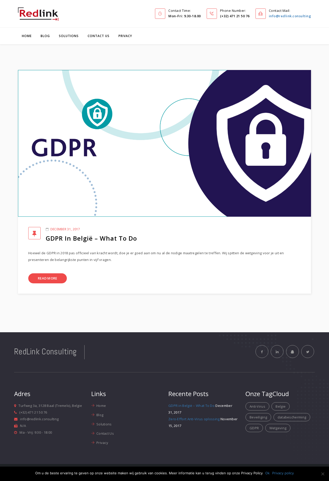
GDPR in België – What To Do (91, 238)
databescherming (292, 417)
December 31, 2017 (65, 229)
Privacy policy (283, 473)
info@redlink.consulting (290, 16)
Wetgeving (278, 428)
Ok (267, 473)
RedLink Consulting (45, 351)
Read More (47, 278)
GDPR (254, 428)
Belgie (281, 406)
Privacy (125, 36)
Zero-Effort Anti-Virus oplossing (194, 419)
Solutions (69, 36)
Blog (45, 36)
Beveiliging (258, 417)
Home (27, 36)
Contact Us (98, 36)
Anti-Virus (257, 406)
